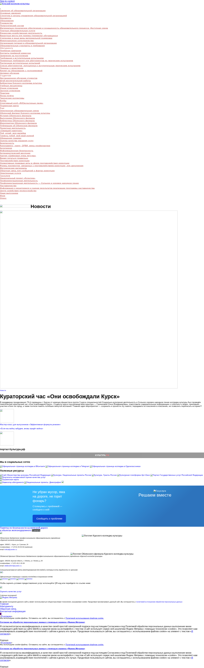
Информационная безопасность (16, 150)
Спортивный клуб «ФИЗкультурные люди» (21, 103)
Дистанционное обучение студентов (18, 78)
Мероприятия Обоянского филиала (18, 123)
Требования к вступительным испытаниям (22, 58)
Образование (7, 20)
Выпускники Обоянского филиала (17, 118)
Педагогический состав (12, 25)
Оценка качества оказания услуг (17, 140)
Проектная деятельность (13, 128)
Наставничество (8, 186)
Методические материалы (13, 168)
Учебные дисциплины (11, 85)
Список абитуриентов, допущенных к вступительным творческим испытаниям (40, 65)
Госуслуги (5, 176)
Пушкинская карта (9, 105)
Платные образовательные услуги (17, 30)
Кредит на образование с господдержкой (21, 70)
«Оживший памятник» (11, 130)
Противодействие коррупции (15, 160)
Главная (4, 604)
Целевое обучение (9, 73)
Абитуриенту (6, 606)
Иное (2, 196)
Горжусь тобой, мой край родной (17, 135)
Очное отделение (9, 88)
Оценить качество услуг (11, 591)
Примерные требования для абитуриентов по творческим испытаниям (36, 60)
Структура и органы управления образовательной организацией (33, 15)
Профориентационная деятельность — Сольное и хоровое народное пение (39, 183)
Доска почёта (7, 95)
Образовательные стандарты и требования (22, 45)
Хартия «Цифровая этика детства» (18, 155)
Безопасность (7, 143)
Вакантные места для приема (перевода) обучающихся (29, 35)
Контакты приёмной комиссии (15, 53)
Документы (5, 18)
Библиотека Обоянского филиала (17, 120)
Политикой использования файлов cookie (85, 618)
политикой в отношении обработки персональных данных (159, 602)
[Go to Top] (0, 614)
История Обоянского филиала (15, 115)
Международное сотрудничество (17, 40)
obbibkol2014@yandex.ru (13, 566)
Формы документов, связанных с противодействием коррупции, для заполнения (41, 165)
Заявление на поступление (14, 55)
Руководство (6, 23)
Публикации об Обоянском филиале (19, 125)
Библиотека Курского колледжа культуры (21, 83)
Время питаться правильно (14, 158)
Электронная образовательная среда (19, 110)
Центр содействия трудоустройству (18, 191)
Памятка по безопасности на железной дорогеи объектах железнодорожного (24, 529)
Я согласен (6, 616)
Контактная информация (13, 611)
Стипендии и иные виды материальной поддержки (26, 38)
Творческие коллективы (12, 98)
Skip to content (7, 1)
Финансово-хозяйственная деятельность (21, 33)
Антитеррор (6, 148)
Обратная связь (8, 609)
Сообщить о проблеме (49, 518)
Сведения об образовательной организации (23, 10)
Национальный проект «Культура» (17, 178)
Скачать (36, 530)
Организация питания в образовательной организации (28, 43)
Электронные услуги (10, 173)
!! (1, 572)
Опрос (3, 198)
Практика (4, 93)
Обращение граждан (10, 138)
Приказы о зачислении (11, 68)
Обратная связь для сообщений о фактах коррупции (27, 171)
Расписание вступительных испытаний (20, 63)
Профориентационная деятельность (19, 181)
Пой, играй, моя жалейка (13, 133)
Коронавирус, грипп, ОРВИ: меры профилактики (25, 145)
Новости (3, 390)
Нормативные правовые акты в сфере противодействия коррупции (34, 163)
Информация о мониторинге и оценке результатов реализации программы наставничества (47, 188)
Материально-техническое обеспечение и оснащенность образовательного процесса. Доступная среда (54, 28)
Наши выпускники (9, 193)
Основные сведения (10, 13)
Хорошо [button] (4, 640)
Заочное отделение (10, 90)
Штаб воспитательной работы (15, 80)
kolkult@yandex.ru (10, 549)
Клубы (3, 100)
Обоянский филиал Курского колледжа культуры (25, 113)
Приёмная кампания (10, 50)
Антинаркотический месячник (15, 153)
